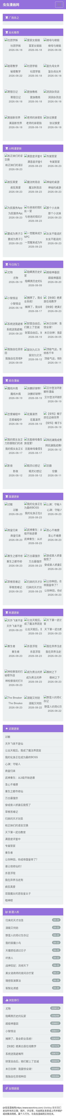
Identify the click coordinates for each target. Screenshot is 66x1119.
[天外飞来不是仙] (15, 620)
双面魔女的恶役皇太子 (18, 893)
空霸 (54, 471)
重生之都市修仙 (16, 561)
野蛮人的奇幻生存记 (17, 935)
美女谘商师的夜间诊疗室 (20, 973)
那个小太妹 (54, 213)
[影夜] (9, 465)
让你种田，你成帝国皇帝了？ (21, 859)
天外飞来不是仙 (16, 626)
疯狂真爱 (15, 187)
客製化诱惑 (12, 988)
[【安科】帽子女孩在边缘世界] (55, 415)
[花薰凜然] (30, 413)
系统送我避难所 (16, 329)
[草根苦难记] (12, 581)
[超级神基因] (51, 272)
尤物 (15, 277)
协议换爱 (55, 123)
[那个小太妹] (51, 207)
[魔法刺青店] (32, 181)
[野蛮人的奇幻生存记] (55, 699)
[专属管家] (50, 155)
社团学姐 (35, 71)
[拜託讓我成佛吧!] (54, 439)
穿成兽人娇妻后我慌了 (18, 805)
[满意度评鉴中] (33, 155)
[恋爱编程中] (12, 413)
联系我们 (56, 1107)
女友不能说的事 (55, 239)
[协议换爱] (50, 117)
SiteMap (48, 1107)
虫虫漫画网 (11, 4)
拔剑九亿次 (35, 355)
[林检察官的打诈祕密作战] (16, 673)
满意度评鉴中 (35, 161)
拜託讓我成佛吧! (54, 445)
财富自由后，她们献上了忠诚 (22, 1061)
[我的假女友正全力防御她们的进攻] (16, 441)
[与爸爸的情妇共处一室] (35, 209)
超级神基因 (54, 277)
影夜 (15, 471)
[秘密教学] (11, 65)
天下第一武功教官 (54, 629)
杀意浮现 (35, 651)
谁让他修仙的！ (14, 866)
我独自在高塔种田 (15, 358)
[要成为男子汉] (14, 233)
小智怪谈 (15, 303)
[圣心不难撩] (51, 529)
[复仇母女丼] (51, 65)
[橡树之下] (50, 671)
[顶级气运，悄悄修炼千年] (55, 350)
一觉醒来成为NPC (35, 242)
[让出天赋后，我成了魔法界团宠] (35, 621)
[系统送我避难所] (15, 323)
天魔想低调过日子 (16, 950)
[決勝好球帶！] (33, 388)
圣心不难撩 (54, 535)
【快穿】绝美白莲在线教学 (21, 1046)
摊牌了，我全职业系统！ (20, 1038)
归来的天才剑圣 (35, 587)
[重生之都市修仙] (15, 555)
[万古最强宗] (32, 555)
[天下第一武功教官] (55, 621)
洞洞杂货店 (54, 97)
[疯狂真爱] (11, 181)
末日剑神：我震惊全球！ (20, 1069)
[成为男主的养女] (34, 671)
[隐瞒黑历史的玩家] (35, 273)
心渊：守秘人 (54, 510)
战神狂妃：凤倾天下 (17, 965)
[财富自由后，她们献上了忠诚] (35, 325)
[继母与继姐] (51, 39)
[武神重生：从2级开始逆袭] (35, 531)
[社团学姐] (30, 65)
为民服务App (15, 213)
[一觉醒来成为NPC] (35, 234)
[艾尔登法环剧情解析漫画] (55, 389)
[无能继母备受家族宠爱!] (35, 441)
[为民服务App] (13, 207)
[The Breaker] (13, 697)
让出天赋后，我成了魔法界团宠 (23, 750)
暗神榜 (9, 900)
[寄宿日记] (11, 91)
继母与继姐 (54, 45)
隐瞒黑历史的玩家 (35, 281)
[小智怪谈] (11, 297)
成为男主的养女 (35, 677)
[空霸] (48, 465)
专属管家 (55, 161)
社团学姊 (15, 45)
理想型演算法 (13, 980)
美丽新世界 (15, 123)
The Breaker (15, 703)
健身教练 (35, 97)
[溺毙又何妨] (32, 697)
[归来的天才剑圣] (34, 581)
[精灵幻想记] (32, 465)
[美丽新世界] (12, 117)
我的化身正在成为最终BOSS (21, 757)
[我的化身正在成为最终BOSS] (35, 505)
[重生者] (10, 645)
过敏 (15, 510)
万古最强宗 (35, 561)
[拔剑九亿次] (32, 349)
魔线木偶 (15, 393)
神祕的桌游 (54, 187)
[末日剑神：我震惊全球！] (55, 325)
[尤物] (9, 272)
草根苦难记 (15, 587)
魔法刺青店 (35, 187)
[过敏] (9, 504)
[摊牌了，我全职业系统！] (35, 299)
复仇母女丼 (54, 71)
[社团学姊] (11, 39)
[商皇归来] (11, 529)
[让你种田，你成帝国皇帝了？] (55, 582)
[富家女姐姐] (32, 39)
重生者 (15, 651)
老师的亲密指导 (35, 123)
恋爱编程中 (15, 419)
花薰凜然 (35, 419)
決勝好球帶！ (35, 393)
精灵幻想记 (35, 471)
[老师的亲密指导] (34, 117)
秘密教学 (15, 71)
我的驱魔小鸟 (13, 943)
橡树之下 (55, 677)
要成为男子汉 (15, 239)
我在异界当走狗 (55, 651)
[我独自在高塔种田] (16, 350)
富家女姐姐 (35, 45)
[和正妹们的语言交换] (16, 157)
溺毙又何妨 (35, 703)
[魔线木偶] (11, 388)
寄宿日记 (15, 97)
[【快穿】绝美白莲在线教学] (55, 299)
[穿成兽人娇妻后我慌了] (55, 557)
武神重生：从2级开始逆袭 (20, 777)
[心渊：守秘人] (53, 504)
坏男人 (9, 958)
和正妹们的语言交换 (16, 825)
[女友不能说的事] (54, 233)
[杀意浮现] (30, 645)
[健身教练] (30, 91)
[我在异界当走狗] (54, 645)
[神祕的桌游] (51, 181)
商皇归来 (15, 535)
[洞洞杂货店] (51, 91)
